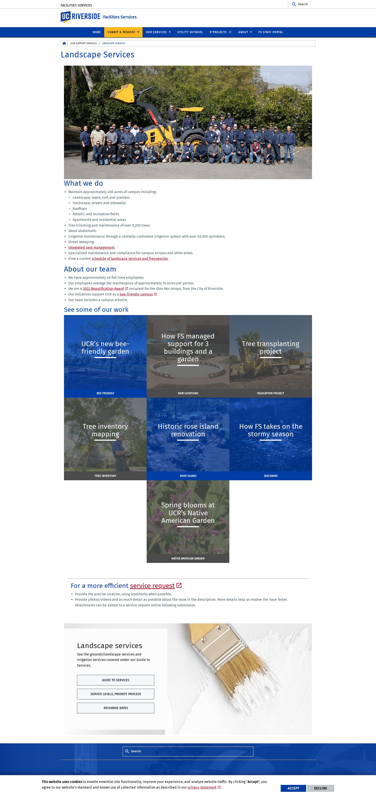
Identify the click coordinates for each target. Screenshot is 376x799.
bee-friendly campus (136, 294)
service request (152, 586)
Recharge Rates (116, 708)
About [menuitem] (243, 32)
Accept (293, 788)
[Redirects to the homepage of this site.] (64, 44)
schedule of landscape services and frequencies (130, 259)
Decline (320, 788)
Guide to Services (115, 680)
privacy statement (202, 787)
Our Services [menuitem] (156, 32)
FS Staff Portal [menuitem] (270, 32)
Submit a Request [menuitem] (122, 32)
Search (303, 4)
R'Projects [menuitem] (219, 32)
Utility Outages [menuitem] (190, 32)
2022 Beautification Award (103, 289)
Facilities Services (76, 5)
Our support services (83, 43)
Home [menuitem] (97, 32)
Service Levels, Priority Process (116, 694)
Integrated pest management (91, 247)
